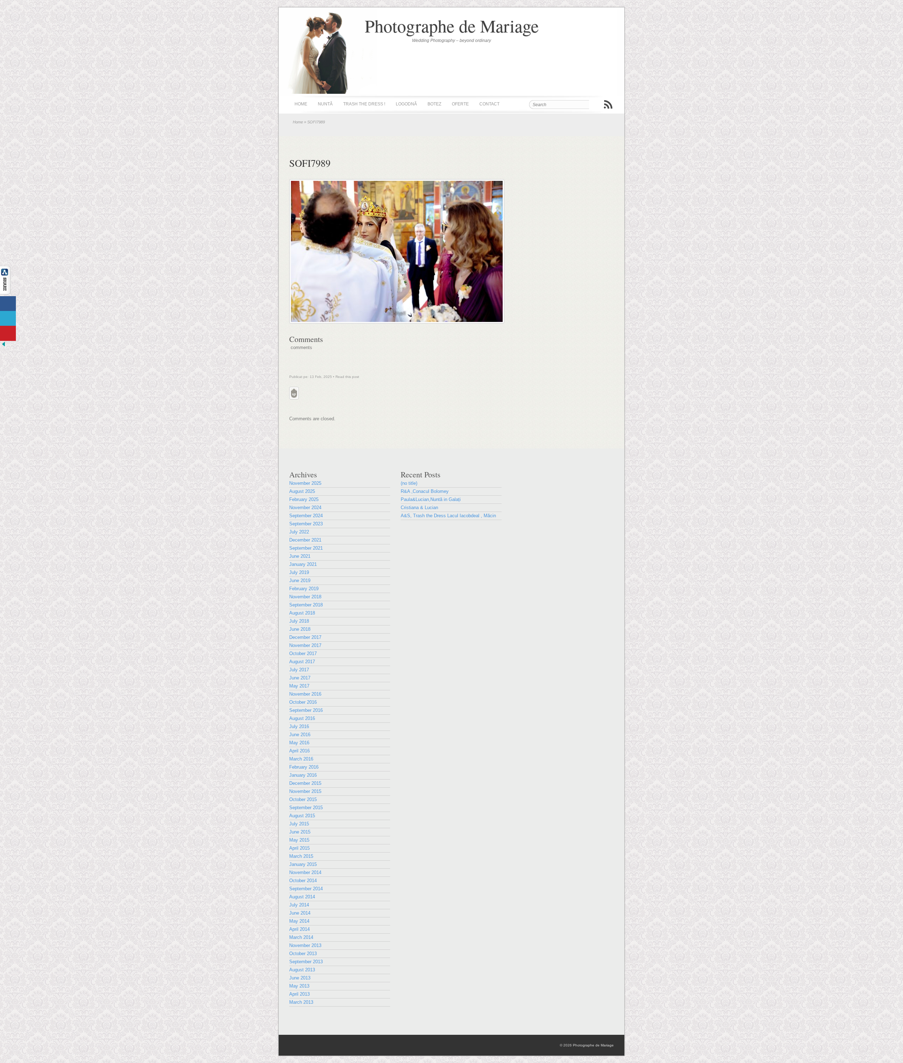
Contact (489, 104)
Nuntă (325, 104)
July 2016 (299, 726)
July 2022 (299, 531)
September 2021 (306, 548)
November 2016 (305, 694)
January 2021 (303, 564)
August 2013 (302, 969)
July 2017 (299, 669)
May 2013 (299, 986)
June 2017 (299, 677)
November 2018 (305, 596)
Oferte (460, 104)
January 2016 (303, 775)
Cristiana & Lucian (419, 507)
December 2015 (305, 783)
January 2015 (303, 864)
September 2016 (306, 710)
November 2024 (305, 507)
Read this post (347, 377)
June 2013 (299, 977)
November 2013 (305, 945)
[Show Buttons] (5, 292)
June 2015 (299, 832)
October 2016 (303, 702)
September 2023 (306, 523)
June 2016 (299, 734)
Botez (434, 104)
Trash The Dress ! (364, 104)
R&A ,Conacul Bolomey (425, 491)
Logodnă (406, 104)
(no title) (409, 483)
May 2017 (299, 686)
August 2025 (302, 491)
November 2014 (305, 872)
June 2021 (299, 556)
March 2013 (301, 1002)
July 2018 (299, 621)
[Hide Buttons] (3, 346)
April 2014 (299, 929)
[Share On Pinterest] (8, 333)
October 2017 (303, 653)
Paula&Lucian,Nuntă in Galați (431, 499)
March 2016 (301, 759)
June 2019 (299, 580)
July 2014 (299, 905)
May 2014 (299, 921)
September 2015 (306, 807)
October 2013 (303, 953)
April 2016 (299, 750)
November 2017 (305, 645)
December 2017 (305, 637)
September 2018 (306, 604)
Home (301, 104)
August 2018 (302, 613)
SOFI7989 (310, 163)
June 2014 (299, 913)
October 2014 (303, 880)
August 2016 (302, 718)
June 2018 (299, 629)
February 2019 (304, 588)
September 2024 (306, 515)
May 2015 (299, 840)
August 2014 (302, 896)
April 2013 (299, 994)
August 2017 (302, 661)
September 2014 (306, 888)
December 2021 (305, 540)
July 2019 (299, 572)
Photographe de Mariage (452, 25)
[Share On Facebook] (8, 303)
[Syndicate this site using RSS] (608, 104)
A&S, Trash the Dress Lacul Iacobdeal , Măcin (448, 515)
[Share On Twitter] (8, 318)
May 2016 (299, 742)
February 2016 (304, 767)
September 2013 (306, 961)
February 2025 (304, 499)
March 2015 (301, 856)
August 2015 (302, 815)
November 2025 (305, 483)
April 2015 (299, 848)
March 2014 (301, 937)
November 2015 (305, 791)
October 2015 (303, 799)
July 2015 (299, 823)
